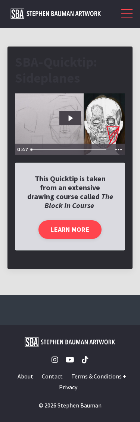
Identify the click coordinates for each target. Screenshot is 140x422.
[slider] (69, 150)
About (25, 376)
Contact (52, 376)
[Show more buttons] (118, 150)
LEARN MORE (70, 229)
